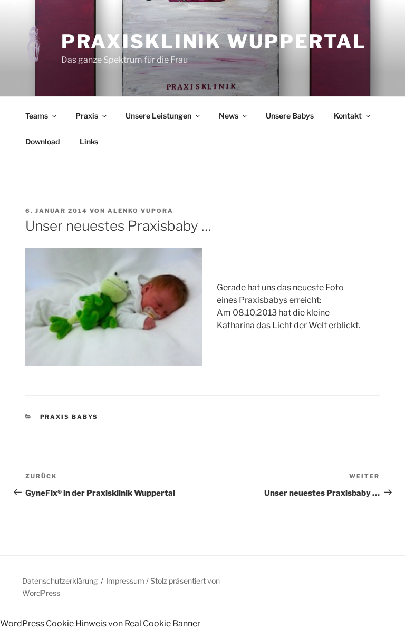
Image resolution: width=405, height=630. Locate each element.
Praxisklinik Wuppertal (214, 41)
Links (89, 141)
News (228, 115)
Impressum (125, 580)
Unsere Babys (290, 115)
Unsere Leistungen (158, 115)
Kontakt (348, 115)
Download (42, 141)
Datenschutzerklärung (60, 580)
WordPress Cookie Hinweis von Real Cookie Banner (100, 623)
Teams (36, 115)
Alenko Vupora (140, 210)
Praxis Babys (69, 416)
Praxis (86, 115)
